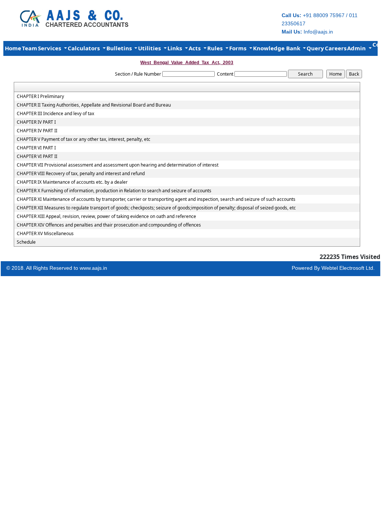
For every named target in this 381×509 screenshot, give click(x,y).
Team (29, 48)
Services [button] (50, 48)
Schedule (26, 242)
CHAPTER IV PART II (37, 131)
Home (13, 48)
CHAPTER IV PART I (36, 122)
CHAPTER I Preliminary (40, 96)
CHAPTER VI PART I (36, 148)
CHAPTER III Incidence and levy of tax (55, 114)
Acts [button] (195, 48)
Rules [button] (215, 48)
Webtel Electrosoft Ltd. (348, 268)
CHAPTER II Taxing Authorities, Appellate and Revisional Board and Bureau (94, 105)
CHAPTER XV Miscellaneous (45, 234)
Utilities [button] (150, 48)
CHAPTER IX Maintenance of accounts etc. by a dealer (72, 182)
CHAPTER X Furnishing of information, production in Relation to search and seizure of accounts (114, 191)
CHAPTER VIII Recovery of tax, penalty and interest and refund (81, 174)
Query (315, 48)
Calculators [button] (84, 48)
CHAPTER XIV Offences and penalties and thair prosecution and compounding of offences (109, 225)
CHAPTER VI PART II (37, 156)
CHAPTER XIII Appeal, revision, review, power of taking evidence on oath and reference (106, 216)
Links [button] (175, 48)
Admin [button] (357, 48)
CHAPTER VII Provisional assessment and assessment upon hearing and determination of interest (117, 165)
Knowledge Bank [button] (277, 48)
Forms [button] (238, 48)
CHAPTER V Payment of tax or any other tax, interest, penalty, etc (83, 139)
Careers (335, 48)
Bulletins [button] (119, 48)
